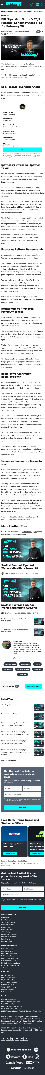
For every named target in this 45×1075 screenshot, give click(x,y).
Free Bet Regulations (8, 937)
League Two (22, 674)
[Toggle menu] (2, 4)
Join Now (22, 807)
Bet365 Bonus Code (8, 977)
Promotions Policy (7, 929)
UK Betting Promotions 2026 (11, 1009)
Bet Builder (28, 11)
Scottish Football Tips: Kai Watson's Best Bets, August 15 (19, 606)
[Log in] (42, 4)
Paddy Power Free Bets (9, 982)
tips (17, 92)
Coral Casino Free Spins (9, 958)
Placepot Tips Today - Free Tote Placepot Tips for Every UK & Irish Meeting (15, 724)
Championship (25, 664)
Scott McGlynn (10, 573)
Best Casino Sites (7, 949)
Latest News (5, 939)
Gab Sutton (10, 34)
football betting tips (29, 532)
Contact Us (5, 918)
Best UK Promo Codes (8, 1004)
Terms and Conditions (8, 922)
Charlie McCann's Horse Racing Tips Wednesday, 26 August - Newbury (13, 742)
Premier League (7, 11)
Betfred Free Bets (7, 985)
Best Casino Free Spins (9, 953)
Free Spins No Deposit (8, 999)
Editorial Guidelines (7, 925)
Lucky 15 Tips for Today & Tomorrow (13, 714)
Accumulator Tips (10, 664)
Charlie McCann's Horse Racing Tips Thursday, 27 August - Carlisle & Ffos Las (15, 733)
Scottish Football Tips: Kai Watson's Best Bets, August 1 (14, 630)
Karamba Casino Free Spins (10, 965)
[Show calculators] (37, 4)
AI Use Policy (5, 932)
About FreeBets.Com (8, 914)
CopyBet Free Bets (7, 989)
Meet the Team (6, 941)
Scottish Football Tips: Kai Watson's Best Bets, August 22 (19, 566)
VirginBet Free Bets (8, 980)
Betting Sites (5, 972)
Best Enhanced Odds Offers (10, 1001)
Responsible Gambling (8, 934)
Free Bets (26, 75)
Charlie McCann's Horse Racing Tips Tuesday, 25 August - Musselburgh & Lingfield (13, 752)
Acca (20, 11)
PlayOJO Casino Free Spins (10, 963)
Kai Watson (8, 613)
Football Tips (5, 15)
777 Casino (5, 968)
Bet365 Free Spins (7, 956)
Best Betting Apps (7, 975)
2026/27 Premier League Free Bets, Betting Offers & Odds (21, 1011)
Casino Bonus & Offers (9, 945)
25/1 (22, 150)
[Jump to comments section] (38, 31)
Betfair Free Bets (7, 992)
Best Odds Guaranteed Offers (11, 1006)
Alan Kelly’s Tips (6, 705)
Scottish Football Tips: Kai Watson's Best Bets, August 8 (14, 620)
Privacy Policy (6, 927)
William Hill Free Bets (8, 987)
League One (37, 669)
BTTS (36, 11)
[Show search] (31, 4)
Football (37, 664)
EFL (15, 11)
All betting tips (10, 761)
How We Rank (6, 920)
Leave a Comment (33, 686)
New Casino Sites (7, 951)
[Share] (43, 31)
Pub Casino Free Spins (8, 961)
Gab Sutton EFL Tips (23, 669)
